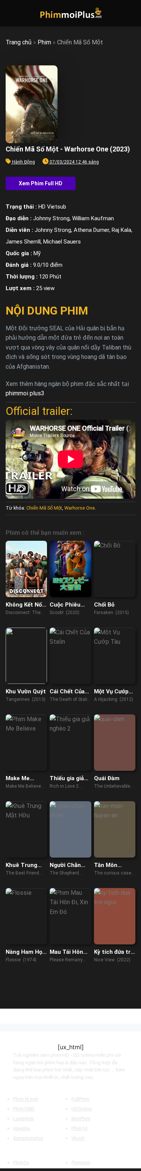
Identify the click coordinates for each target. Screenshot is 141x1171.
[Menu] (10, 13)
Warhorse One (79, 508)
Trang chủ (19, 42)
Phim (44, 42)
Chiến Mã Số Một (44, 508)
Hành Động (23, 162)
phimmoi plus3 (25, 393)
